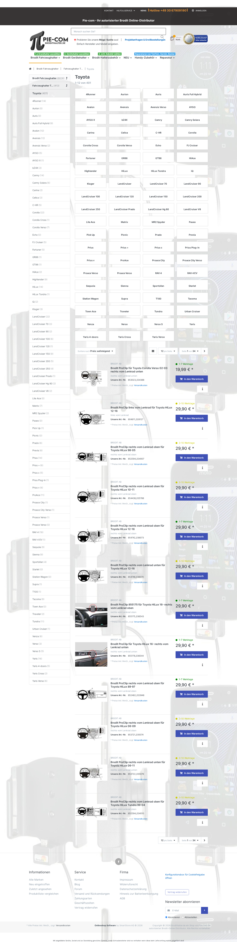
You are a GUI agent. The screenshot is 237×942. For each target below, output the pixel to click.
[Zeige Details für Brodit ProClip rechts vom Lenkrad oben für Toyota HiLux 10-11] (91, 497)
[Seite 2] (204, 351)
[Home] (30, 68)
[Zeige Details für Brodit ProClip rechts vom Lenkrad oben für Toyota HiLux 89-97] (91, 694)
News (143, 10)
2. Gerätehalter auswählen (76, 54)
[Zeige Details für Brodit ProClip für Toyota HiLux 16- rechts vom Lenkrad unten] (91, 654)
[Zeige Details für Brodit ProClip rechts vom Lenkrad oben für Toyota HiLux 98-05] (91, 457)
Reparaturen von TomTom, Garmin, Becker (155, 54)
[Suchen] (162, 37)
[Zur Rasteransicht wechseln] (153, 351)
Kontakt (109, 10)
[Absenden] (204, 910)
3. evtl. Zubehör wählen (110, 54)
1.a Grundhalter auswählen (47, 54)
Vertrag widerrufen (177, 892)
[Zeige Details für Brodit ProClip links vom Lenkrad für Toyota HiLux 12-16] (91, 418)
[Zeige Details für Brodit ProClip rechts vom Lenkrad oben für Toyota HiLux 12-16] (91, 536)
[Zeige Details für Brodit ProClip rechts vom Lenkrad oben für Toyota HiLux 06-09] (91, 733)
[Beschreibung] (202, 389)
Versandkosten (140, 385)
